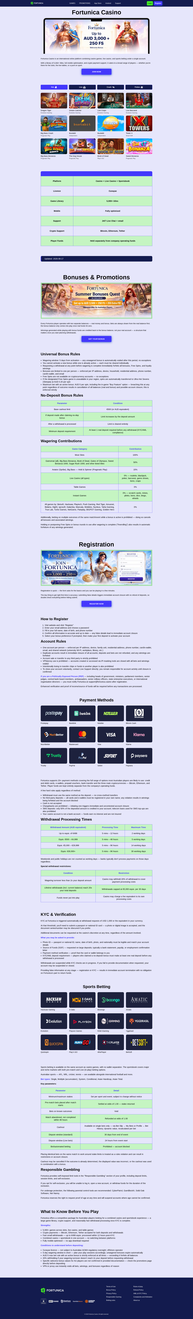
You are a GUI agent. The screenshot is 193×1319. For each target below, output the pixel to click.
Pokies (137, 87)
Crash (109, 87)
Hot (52, 87)
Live (80, 87)
